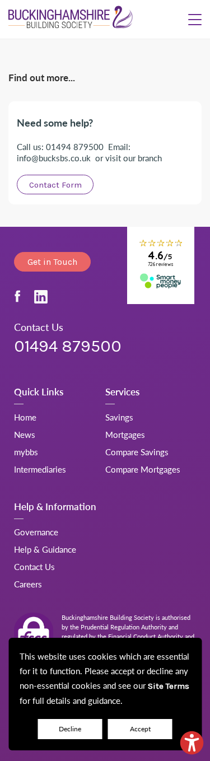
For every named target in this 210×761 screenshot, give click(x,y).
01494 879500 (68, 346)
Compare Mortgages (142, 469)
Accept (140, 729)
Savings (119, 417)
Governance (36, 532)
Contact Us (34, 566)
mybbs (26, 451)
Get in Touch (52, 261)
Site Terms (168, 686)
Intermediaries (40, 469)
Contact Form (55, 185)
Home (25, 417)
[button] (195, 19)
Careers (28, 584)
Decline (70, 729)
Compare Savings (137, 451)
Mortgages (125, 434)
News (24, 434)
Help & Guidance (45, 549)
